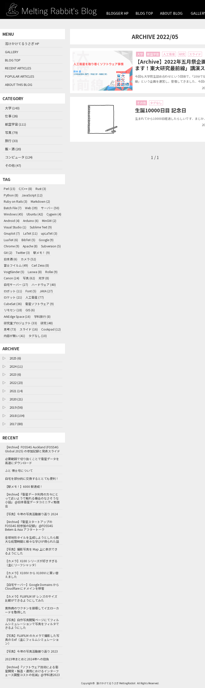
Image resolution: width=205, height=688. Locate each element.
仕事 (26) (11, 116)
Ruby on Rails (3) (15, 201)
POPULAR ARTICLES (19, 76)
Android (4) (12, 220)
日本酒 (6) (10, 259)
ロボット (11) (13, 291)
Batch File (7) (13, 208)
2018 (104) (17, 415)
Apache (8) (30, 246)
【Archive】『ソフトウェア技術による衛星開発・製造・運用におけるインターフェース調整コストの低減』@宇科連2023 (32, 671)
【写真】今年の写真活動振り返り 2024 (31, 514)
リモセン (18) (13, 310)
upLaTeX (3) (49, 233)
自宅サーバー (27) (16, 284)
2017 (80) (16, 423)
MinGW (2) (49, 220)
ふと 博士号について (19, 470)
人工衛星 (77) (35, 297)
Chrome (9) (11, 246)
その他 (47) (13, 165)
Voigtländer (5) (14, 272)
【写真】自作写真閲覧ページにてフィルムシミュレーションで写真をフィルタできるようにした (32, 624)
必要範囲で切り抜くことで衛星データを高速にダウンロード (32, 461)
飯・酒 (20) (13, 149)
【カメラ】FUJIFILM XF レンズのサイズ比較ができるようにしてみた (31, 598)
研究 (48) (46, 323)
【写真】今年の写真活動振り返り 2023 (31, 651)
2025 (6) (15, 358)
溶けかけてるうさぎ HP (22, 43)
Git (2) (8, 252)
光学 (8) (43, 278)
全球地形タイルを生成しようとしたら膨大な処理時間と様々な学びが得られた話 (32, 539)
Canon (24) (11, 278)
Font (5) (31, 291)
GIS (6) (30, 310)
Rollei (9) (51, 272)
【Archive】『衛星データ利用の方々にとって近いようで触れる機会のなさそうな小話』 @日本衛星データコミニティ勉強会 (32, 500)
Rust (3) (41, 188)
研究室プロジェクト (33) (20, 323)
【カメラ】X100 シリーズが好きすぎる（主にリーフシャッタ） (31, 563)
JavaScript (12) (32, 195)
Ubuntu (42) (34, 214)
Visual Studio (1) (15, 227)
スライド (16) (29, 329)
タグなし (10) (37, 336)
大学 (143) (12, 108)
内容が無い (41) (14, 336)
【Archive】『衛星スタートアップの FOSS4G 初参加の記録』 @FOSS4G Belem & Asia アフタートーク (29, 525)
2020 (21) (16, 399)
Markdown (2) (40, 201)
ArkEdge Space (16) (17, 316)
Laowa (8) (35, 272)
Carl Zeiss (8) (40, 265)
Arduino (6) (30, 220)
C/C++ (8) (25, 188)
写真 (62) (29, 278)
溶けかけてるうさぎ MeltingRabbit (116, 683)
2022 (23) (16, 382)
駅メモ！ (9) (41, 252)
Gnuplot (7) (12, 233)
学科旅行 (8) (42, 316)
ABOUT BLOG (171, 13)
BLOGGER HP (117, 13)
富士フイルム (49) (16, 265)
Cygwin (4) (53, 214)
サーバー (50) (50, 208)
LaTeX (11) (30, 233)
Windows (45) (13, 214)
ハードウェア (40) (44, 284)
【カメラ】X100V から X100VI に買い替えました (31, 575)
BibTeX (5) (28, 240)
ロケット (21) (13, 297)
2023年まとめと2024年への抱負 (27, 659)
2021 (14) (16, 390)
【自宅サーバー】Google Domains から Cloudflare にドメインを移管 (32, 586)
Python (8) (11, 195)
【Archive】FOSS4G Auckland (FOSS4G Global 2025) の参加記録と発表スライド (32, 449)
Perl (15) (9, 188)
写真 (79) (11, 132)
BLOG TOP (144, 13)
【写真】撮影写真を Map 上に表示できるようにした (31, 551)
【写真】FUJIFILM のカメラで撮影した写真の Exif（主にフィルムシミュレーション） (32, 639)
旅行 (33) (11, 140)
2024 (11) (16, 366)
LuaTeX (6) (11, 240)
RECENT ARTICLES (18, 68)
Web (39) (31, 208)
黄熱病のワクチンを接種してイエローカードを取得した (32, 610)
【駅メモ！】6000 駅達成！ (24, 486)
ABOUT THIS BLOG (18, 84)
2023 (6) (15, 374)
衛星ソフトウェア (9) (39, 304)
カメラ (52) (28, 259)
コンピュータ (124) (18, 157)
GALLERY (11, 51)
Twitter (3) (23, 252)
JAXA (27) (46, 291)
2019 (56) (16, 407)
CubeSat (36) (13, 304)
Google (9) (46, 240)
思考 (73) (10, 329)
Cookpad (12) (51, 329)
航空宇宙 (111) (15, 124)
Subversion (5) (51, 246)
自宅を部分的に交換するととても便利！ (32, 478)
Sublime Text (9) (41, 227)
